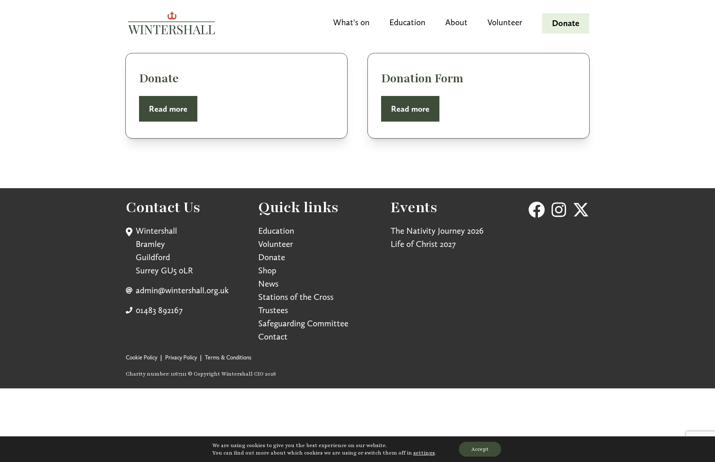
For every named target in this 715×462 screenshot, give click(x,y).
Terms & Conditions (228, 357)
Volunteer (275, 244)
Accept (480, 449)
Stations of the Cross (296, 297)
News (268, 283)
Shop (267, 270)
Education (276, 230)
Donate (271, 257)
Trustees (273, 310)
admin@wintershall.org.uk (182, 290)
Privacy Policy (181, 357)
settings (424, 453)
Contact (273, 336)
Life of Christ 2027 (423, 244)
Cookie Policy (141, 357)
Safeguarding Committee (303, 323)
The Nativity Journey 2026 (437, 230)
